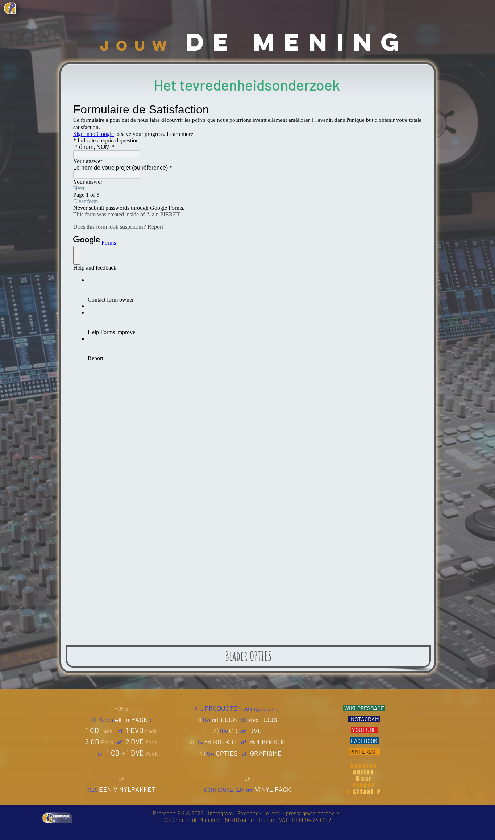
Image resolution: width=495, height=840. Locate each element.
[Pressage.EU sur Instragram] (393, 7)
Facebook (249, 813)
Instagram (220, 813)
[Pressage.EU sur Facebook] (381, 7)
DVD (255, 731)
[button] (431, 7)
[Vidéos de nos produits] (406, 7)
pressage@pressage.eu (314, 813)
